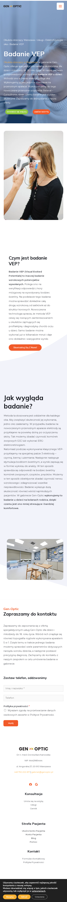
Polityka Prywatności (33, 862)
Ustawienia (39, 897)
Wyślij (10, 723)
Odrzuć (24, 897)
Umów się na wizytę (33, 801)
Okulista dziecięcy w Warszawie (21, 62)
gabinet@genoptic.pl (42, 772)
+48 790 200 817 (22, 772)
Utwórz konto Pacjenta (33, 831)
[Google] (36, 784)
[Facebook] (30, 784)
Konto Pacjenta (33, 834)
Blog (33, 838)
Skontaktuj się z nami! (25, 347)
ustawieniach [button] (38, 891)
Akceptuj (10, 897)
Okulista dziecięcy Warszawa (19, 40)
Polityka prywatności (17, 706)
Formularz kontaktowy (33, 859)
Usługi (40, 40)
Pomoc (33, 842)
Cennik (33, 808)
